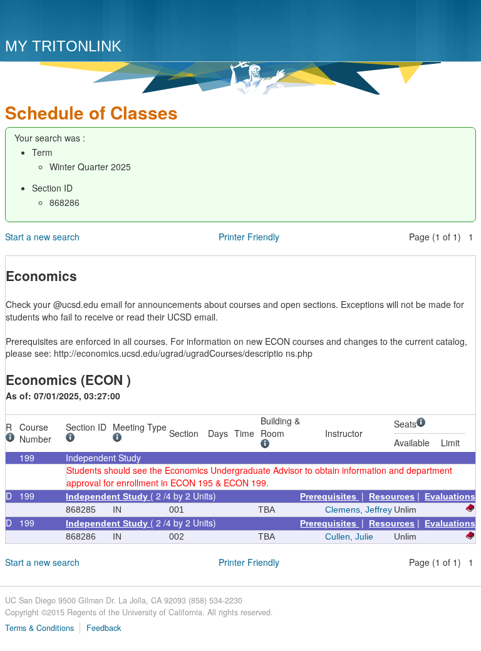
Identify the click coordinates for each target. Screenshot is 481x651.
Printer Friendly (249, 236)
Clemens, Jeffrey (358, 510)
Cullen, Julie (349, 536)
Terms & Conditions (39, 627)
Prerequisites (329, 496)
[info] (12, 439)
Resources (392, 496)
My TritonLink (63, 46)
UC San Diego (76, 20)
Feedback (103, 627)
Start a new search (42, 236)
